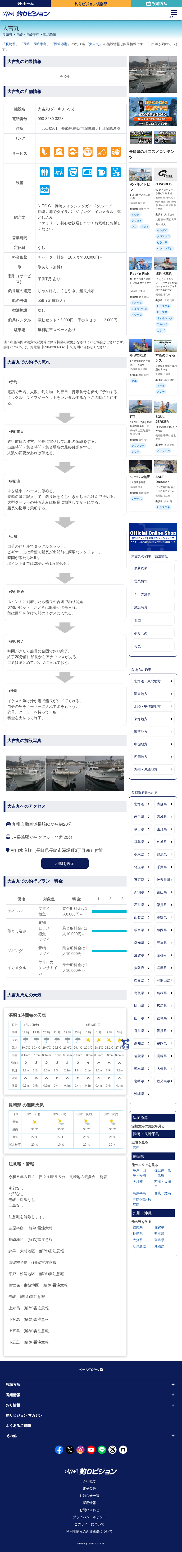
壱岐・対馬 (162, 1193)
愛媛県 (162, 1031)
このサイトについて (89, 1524)
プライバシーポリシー (89, 1517)
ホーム (28, 3)
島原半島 (139, 1193)
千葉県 (162, 867)
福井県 (162, 905)
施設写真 (140, 607)
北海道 (139, 804)
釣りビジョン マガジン (24, 1415)
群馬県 (162, 854)
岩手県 (139, 817)
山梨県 (139, 917)
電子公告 (89, 1488)
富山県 (162, 892)
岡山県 (139, 1005)
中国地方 (140, 744)
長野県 (162, 917)
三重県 (162, 943)
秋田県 (139, 829)
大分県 (162, 1068)
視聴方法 (159, 4)
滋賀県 (139, 955)
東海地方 (140, 719)
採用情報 (89, 1503)
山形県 (162, 829)
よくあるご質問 (18, 1425)
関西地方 (140, 731)
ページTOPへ (89, 1370)
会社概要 (89, 1481)
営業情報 (140, 581)
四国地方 (140, 757)
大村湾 (138, 1182)
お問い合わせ (89, 1510)
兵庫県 (162, 968)
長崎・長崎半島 (27, 35)
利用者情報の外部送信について (89, 1531)
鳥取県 (139, 993)
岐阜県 (139, 930)
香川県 (139, 1031)
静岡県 (162, 930)
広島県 (162, 1005)
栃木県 (139, 854)
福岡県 (162, 1043)
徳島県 (162, 1018)
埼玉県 (139, 867)
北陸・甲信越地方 (147, 706)
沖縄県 (139, 1094)
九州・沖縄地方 (145, 769)
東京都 (139, 880)
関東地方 (140, 694)
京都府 (162, 955)
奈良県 (139, 980)
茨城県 (162, 842)
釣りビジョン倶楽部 (91, 4)
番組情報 (13, 1395)
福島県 (139, 842)
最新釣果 (140, 568)
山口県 (139, 1018)
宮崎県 (139, 1081)
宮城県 (162, 817)
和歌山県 (163, 980)
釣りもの (140, 633)
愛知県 (139, 943)
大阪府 (139, 968)
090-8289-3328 (51, 119)
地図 (137, 620)
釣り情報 (13, 1405)
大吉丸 (94, 44)
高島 (136, 1148)
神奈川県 (163, 880)
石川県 (139, 905)
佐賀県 (139, 1056)
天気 (137, 646)
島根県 (162, 993)
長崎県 (7, 35)
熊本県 (139, 1068)
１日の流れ (142, 594)
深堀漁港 (49, 35)
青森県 (162, 804)
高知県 (139, 1043)
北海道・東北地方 (147, 681)
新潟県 (139, 892)
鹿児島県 (163, 1081)
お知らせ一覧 (89, 1496)
